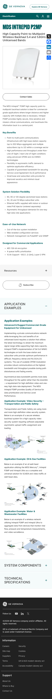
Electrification (9, 16)
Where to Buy (8, 686)
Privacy (22, 656)
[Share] (48, 57)
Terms (5, 661)
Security (22, 646)
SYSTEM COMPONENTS (22, 565)
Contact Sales (26, 97)
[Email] (48, 52)
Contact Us (7, 691)
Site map (6, 651)
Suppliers (6, 656)
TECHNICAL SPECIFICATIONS (17, 580)
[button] (37, 16)
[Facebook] (48, 41)
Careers (5, 646)
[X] (48, 36)
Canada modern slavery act (31, 666)
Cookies (22, 651)
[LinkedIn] (48, 47)
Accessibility (7, 666)
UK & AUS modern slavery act (31, 661)
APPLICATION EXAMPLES (14, 306)
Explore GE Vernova (39, 7)
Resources (10, 270)
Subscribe (28, 285)
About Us (6, 681)
